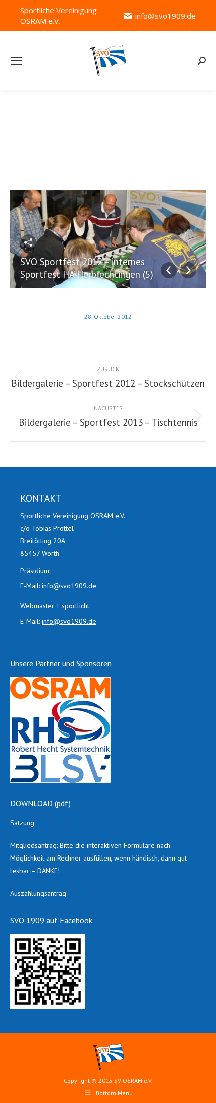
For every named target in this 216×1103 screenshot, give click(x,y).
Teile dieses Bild (28, 242)
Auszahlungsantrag (38, 893)
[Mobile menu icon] (16, 61)
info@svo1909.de (165, 16)
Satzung (22, 822)
